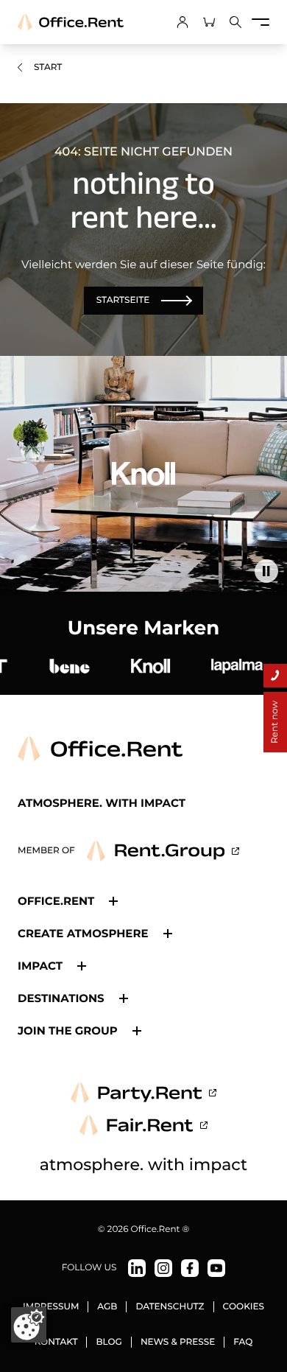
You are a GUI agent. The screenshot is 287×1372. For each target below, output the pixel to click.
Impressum (51, 1306)
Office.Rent (56, 901)
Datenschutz (169, 1306)
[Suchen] (235, 22)
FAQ (242, 1342)
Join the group (68, 1030)
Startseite (123, 300)
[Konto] (182, 22)
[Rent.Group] (163, 851)
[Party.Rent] (143, 1092)
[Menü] (260, 22)
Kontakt (56, 1342)
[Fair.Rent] (143, 1125)
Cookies (244, 1306)
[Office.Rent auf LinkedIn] (137, 1268)
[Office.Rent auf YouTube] (216, 1268)
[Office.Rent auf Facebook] (190, 1268)
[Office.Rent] (71, 22)
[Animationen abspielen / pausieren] (266, 571)
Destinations (61, 998)
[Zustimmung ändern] (28, 1325)
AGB (107, 1306)
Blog (108, 1342)
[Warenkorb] (209, 22)
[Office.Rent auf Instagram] (163, 1268)
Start (48, 67)
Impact (40, 966)
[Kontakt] (275, 675)
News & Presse (178, 1342)
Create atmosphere (83, 933)
